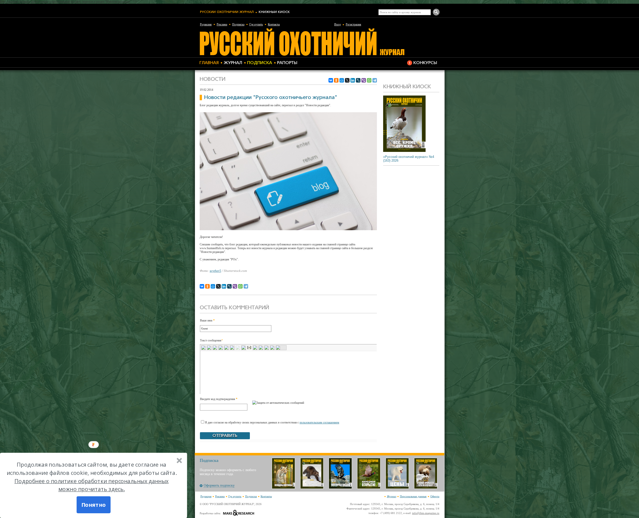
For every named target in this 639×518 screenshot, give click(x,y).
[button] (91, 477)
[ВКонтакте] (330, 80)
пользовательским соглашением (319, 422)
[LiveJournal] (358, 80)
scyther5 (215, 271)
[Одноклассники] (336, 80)
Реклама (222, 24)
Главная (209, 63)
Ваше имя (207, 320)
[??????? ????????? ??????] (301, 55)
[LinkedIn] (352, 80)
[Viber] (363, 80)
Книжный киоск (274, 12)
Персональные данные (413, 496)
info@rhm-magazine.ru (425, 513)
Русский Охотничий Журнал (227, 12)
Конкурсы (425, 63)
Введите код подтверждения (218, 399)
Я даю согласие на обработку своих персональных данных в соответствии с (272, 422)
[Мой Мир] (341, 80)
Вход (337, 24)
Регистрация (353, 24)
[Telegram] (374, 80)
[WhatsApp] (369, 80)
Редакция (206, 24)
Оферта (434, 496)
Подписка (238, 24)
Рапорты (287, 63)
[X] (347, 80)
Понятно (93, 505)
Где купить (256, 24)
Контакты (274, 24)
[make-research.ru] (239, 513)
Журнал (233, 63)
